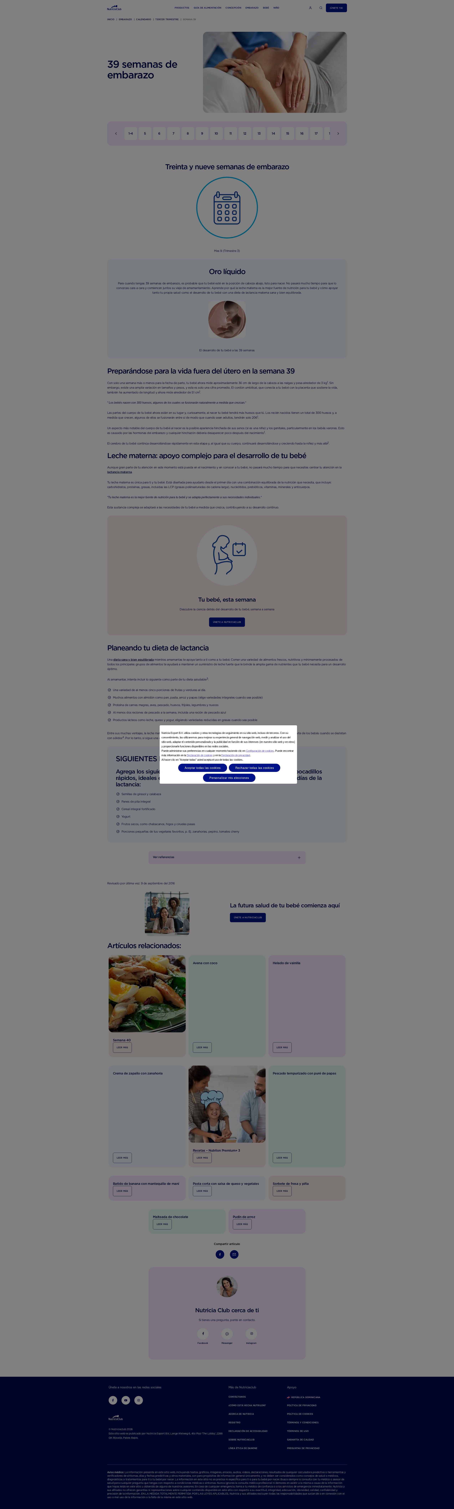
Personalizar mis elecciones (229, 778)
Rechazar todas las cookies (254, 768)
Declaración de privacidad (235, 755)
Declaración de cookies (200, 755)
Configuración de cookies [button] (260, 750)
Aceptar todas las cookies (203, 768)
